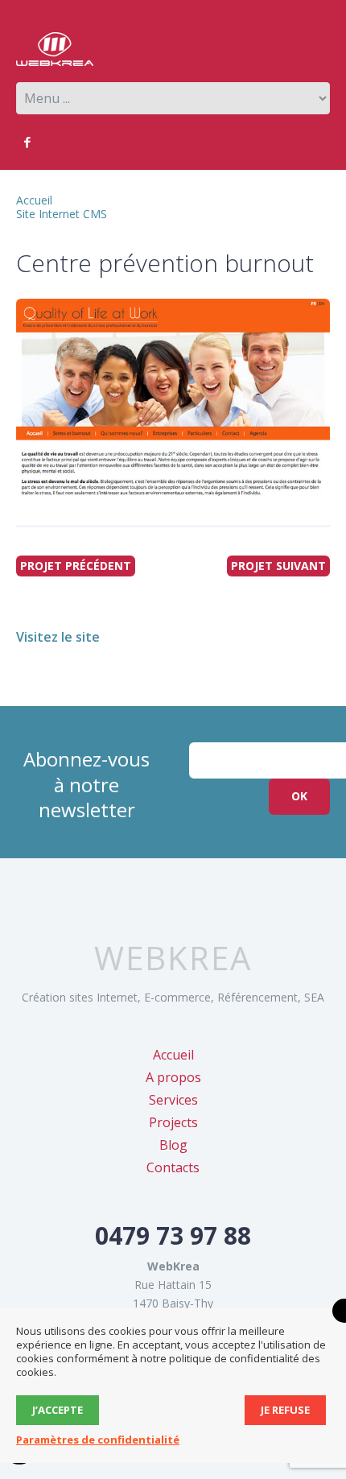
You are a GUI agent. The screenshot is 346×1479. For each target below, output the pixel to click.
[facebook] (27, 142)
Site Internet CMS (61, 213)
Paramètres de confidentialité (97, 1439)
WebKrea (173, 958)
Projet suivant (278, 565)
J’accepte (57, 1410)
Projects (173, 1122)
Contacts (173, 1167)
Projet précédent (75, 565)
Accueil (34, 200)
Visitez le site (58, 637)
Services (173, 1100)
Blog (173, 1145)
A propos (173, 1077)
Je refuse (285, 1410)
